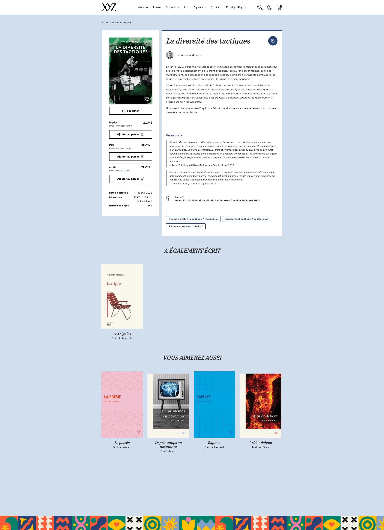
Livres (157, 7)
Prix (186, 7)
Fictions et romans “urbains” (186, 226)
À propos (199, 7)
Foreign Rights (236, 7)
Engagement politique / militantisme (246, 218)
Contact (216, 7)
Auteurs (143, 7)
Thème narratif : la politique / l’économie (193, 218)
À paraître (172, 7)
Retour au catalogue (119, 22)
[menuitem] (273, 40)
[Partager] (273, 40)
